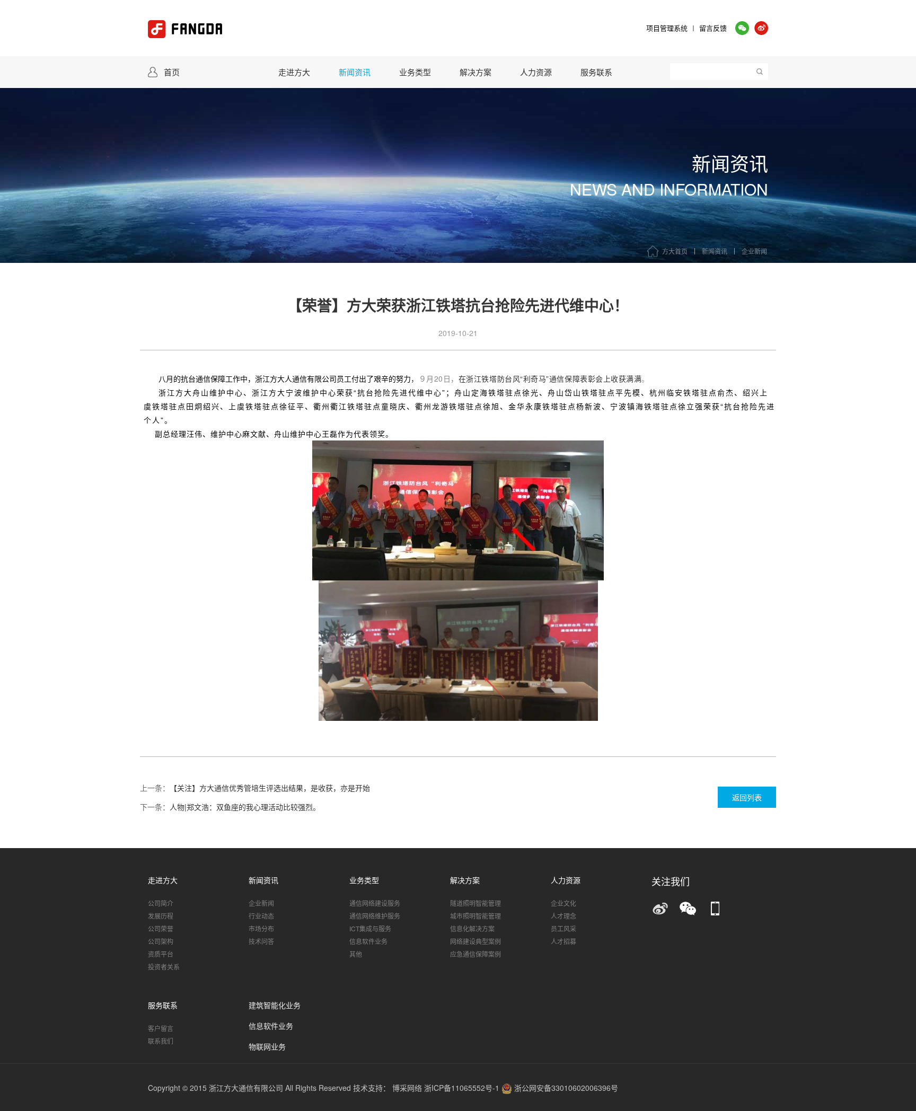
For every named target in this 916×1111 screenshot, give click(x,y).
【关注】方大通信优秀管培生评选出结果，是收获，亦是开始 (270, 787)
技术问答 (261, 941)
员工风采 (563, 928)
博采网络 (407, 1087)
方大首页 (675, 250)
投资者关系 (164, 966)
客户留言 (160, 1028)
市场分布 (261, 928)
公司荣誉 (160, 928)
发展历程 (160, 915)
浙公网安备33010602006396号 (565, 1087)
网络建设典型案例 (475, 941)
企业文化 (563, 902)
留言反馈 (713, 28)
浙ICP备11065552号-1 (462, 1087)
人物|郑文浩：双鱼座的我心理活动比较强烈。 (245, 806)
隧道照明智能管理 (475, 902)
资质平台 (160, 953)
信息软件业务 (368, 941)
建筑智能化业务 (275, 1005)
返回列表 (747, 797)
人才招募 (563, 941)
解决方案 (475, 71)
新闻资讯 (355, 71)
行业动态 (261, 915)
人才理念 (563, 915)
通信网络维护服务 (374, 915)
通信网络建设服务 (374, 902)
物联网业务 (267, 1047)
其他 (355, 953)
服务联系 (596, 71)
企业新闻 (754, 250)
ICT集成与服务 (370, 928)
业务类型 (415, 71)
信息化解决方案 (472, 928)
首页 (172, 71)
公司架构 (160, 941)
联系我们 (160, 1040)
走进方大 (294, 71)
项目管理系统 (667, 28)
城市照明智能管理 (475, 915)
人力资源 (536, 71)
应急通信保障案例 (475, 953)
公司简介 (160, 902)
